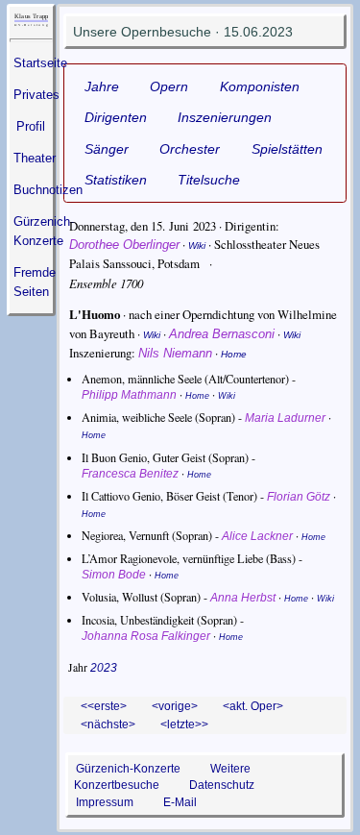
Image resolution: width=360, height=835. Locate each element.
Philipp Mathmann (129, 395)
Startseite (40, 63)
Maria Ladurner (285, 418)
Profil (30, 126)
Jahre (101, 86)
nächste (108, 724)
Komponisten (260, 86)
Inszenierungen (225, 117)
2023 (103, 667)
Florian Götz (298, 496)
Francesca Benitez (130, 473)
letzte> (184, 724)
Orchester (189, 149)
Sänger (106, 149)
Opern (169, 86)
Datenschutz (221, 784)
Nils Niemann (175, 353)
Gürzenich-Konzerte (128, 768)
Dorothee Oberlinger (124, 244)
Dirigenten (115, 117)
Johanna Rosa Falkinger (146, 636)
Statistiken (115, 179)
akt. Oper (252, 706)
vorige (174, 706)
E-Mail (180, 802)
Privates (36, 94)
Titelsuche (209, 179)
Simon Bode (114, 574)
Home (234, 354)
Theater (34, 158)
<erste (103, 706)
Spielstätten (287, 149)
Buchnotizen (48, 190)
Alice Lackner (257, 536)
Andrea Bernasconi (222, 334)
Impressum (104, 802)
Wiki (196, 245)
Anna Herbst (243, 597)
